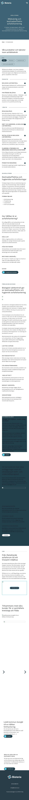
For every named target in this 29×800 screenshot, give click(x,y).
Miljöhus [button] (11, 60)
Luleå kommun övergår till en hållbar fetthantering (13, 724)
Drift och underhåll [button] (8, 64)
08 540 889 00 (14, 784)
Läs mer (6, 535)
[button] (14, 588)
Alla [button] (4, 60)
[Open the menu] (27, 3)
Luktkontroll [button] (20, 60)
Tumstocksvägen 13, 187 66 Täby (14, 791)
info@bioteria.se (14, 787)
